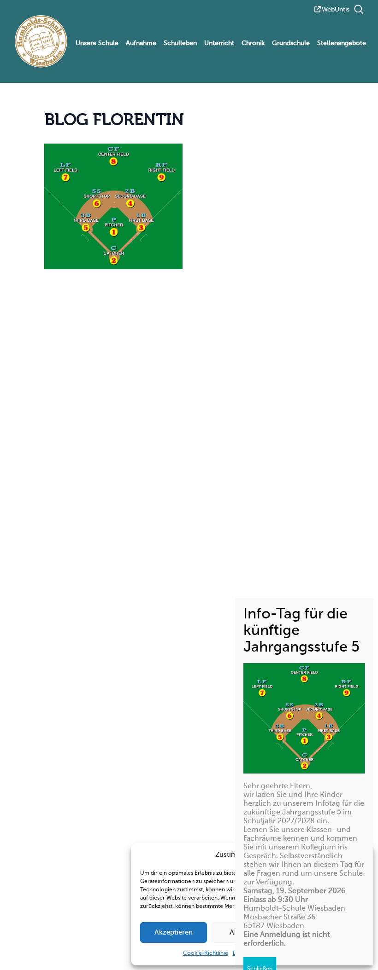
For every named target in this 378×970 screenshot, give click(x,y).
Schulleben (180, 43)
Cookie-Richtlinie (205, 953)
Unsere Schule (97, 43)
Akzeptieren (173, 932)
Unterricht (219, 43)
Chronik (253, 43)
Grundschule (291, 43)
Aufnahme (141, 43)
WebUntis (335, 9)
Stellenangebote (341, 43)
